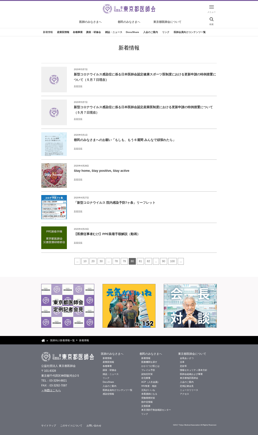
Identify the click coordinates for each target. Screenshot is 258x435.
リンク (166, 32)
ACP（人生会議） (150, 382)
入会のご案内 (150, 32)
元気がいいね (148, 390)
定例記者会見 (187, 386)
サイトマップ (48, 425)
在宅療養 (145, 378)
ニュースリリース (189, 390)
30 (101, 261)
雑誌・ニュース (113, 32)
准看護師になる (149, 394)
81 (140, 261)
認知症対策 (147, 374)
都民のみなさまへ (129, 21)
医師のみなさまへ (90, 21)
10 (85, 261)
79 (124, 261)
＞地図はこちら (51, 390)
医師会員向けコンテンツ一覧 (190, 32)
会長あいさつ (187, 358)
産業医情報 (63, 32)
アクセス (184, 394)
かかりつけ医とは (150, 366)
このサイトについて (71, 425)
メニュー (211, 12)
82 (148, 261)
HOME (43, 340)
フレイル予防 (148, 370)
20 (93, 261)
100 (172, 261)
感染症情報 (108, 394)
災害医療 (145, 406)
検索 (211, 24)
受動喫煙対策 (148, 398)
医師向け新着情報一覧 (62, 340)
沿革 (182, 362)
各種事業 (78, 32)
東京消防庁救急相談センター (156, 410)
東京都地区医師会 (189, 378)
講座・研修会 (93, 32)
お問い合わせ (94, 425)
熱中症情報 (147, 402)
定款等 (183, 366)
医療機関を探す (149, 362)
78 (116, 261)
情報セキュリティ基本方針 (193, 370)
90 (163, 261)
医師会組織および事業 (191, 374)
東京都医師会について (167, 21)
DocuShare (132, 32)
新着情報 (48, 32)
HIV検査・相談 (149, 386)
